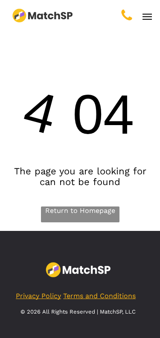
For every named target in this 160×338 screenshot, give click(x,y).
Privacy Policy (38, 296)
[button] (147, 16)
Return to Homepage (80, 210)
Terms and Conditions (99, 296)
